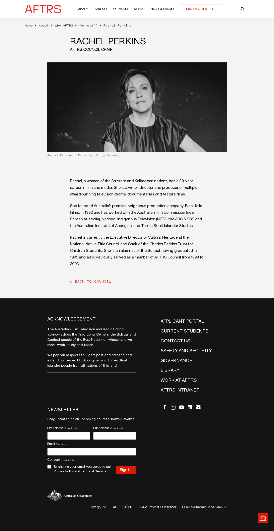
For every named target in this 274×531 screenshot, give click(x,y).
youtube (182, 407)
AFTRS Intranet (180, 390)
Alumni (139, 9)
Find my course (200, 9)
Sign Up (126, 470)
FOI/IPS (127, 507)
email (198, 407)
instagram (173, 407)
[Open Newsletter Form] (263, 518)
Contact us (175, 341)
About (83, 9)
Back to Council (93, 281)
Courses (100, 9)
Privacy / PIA (98, 507)
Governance (176, 360)
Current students (184, 331)
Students (120, 9)
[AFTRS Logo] (44, 9)
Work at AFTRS (179, 380)
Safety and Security (186, 351)
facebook (165, 407)
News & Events (162, 9)
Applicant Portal (182, 321)
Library (170, 370)
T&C (114, 507)
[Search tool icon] (234, 9)
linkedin (190, 407)
